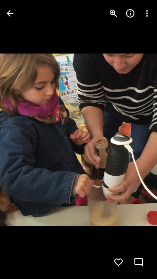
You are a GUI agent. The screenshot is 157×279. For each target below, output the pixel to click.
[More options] (147, 13)
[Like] (118, 262)
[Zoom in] (113, 13)
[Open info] (130, 13)
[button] (23, 139)
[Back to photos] (10, 13)
